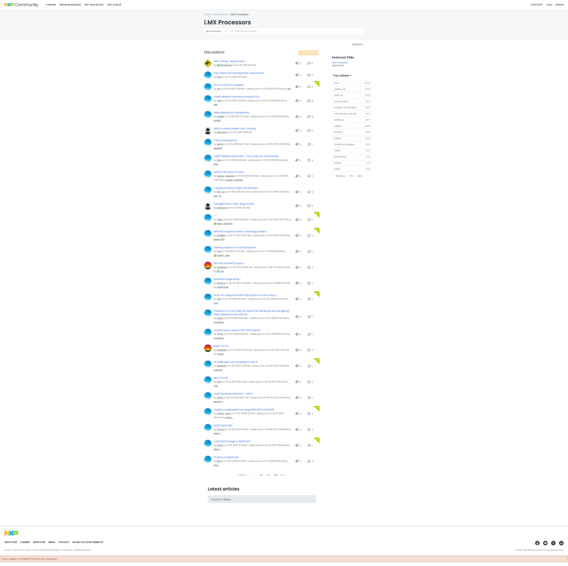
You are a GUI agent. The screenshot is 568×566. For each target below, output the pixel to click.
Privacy (7, 550)
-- (215, 215)
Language (536, 4)
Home (207, 14)
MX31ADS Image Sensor (227, 279)
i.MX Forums (220, 14)
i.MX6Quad (339, 89)
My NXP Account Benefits (88, 542)
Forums (51, 4)
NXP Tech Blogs (94, 4)
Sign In (559, 4)
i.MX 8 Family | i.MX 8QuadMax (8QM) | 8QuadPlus (347, 113)
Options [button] (356, 44)
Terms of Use (18, 550)
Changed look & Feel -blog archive (234, 204)
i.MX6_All (338, 95)
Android (338, 132)
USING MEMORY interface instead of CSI (236, 96)
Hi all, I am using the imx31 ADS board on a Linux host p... (245, 295)
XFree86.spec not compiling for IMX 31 (236, 362)
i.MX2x (337, 169)
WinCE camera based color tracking (235, 128)
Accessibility (67, 550)
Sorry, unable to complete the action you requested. (30, 558)
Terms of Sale (32, 550)
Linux (336, 83)
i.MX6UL (338, 138)
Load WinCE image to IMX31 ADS (232, 441)
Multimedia (340, 156)
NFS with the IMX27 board (228, 263)
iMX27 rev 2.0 (221, 346)
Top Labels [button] (341, 75)
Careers (25, 542)
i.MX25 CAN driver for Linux (229, 172)
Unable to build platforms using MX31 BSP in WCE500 (244, 409)
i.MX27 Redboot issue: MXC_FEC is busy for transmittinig (246, 156)
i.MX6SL (337, 162)
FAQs (549, 4)
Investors (39, 542)
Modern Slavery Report (50, 550)
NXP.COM (112, 4)
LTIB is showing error (225, 140)
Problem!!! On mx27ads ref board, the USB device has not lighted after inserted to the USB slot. (251, 312)
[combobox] (296, 31)
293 (261, 475)
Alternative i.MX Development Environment (239, 73)
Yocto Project (341, 101)
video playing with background (231, 112)
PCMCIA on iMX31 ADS (226, 457)
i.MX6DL (338, 126)
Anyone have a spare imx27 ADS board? (237, 330)
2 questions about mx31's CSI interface (236, 188)
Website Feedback (82, 550)
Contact (64, 542)
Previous (340, 175)
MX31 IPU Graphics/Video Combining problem (240, 231)
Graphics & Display (344, 144)
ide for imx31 (221, 378)
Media (51, 542)
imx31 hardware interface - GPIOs (233, 393)
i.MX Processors (340, 62)
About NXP (10, 542)
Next (359, 175)
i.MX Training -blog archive (229, 61)
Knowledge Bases (70, 4)
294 (268, 475)
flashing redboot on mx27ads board (234, 247)
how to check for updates (229, 85)
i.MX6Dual (339, 119)
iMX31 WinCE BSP (223, 425)
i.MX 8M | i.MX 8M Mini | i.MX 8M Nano (347, 107)
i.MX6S (337, 150)
